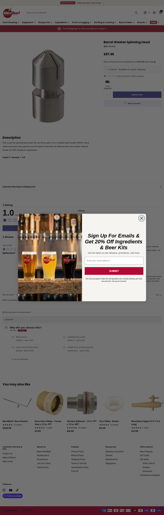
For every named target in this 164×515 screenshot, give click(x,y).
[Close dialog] (141, 218)
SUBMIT (114, 271)
